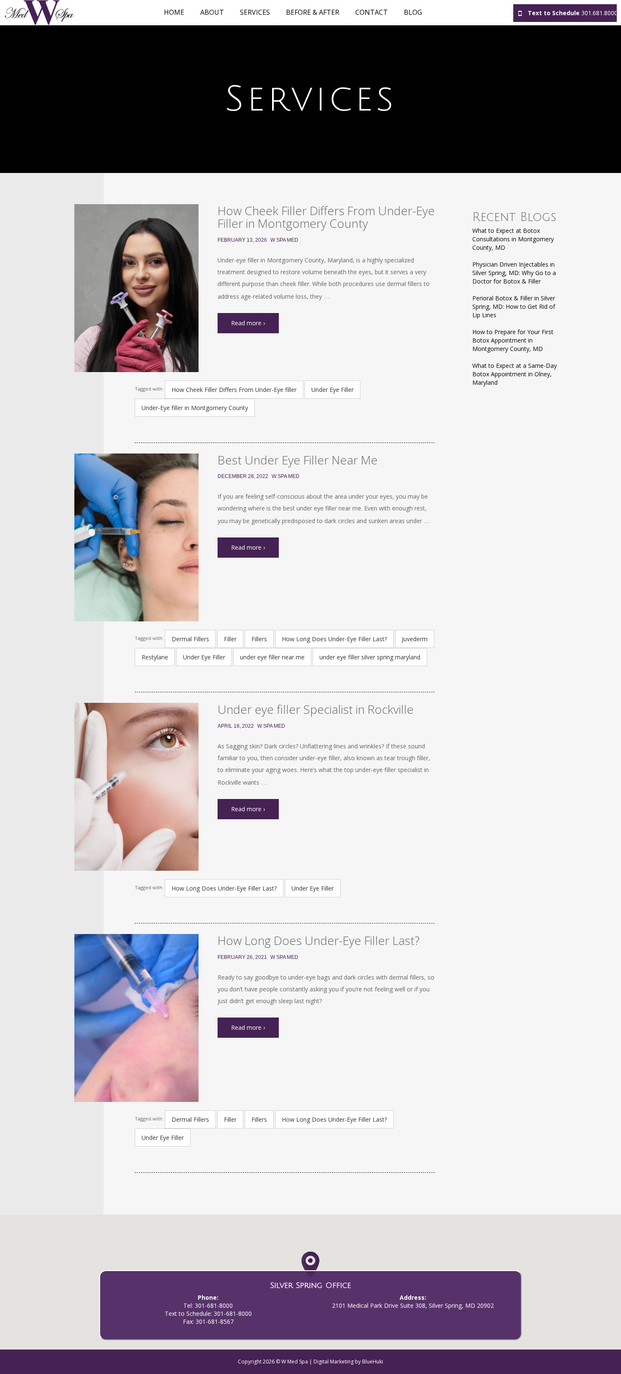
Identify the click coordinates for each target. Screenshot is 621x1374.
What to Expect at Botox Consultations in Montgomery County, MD (513, 239)
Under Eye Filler (332, 390)
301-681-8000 (214, 1305)
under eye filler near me (272, 657)
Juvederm (415, 639)
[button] (310, 1269)
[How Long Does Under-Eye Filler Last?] (136, 1018)
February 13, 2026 (242, 240)
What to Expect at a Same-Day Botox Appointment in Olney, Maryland (514, 374)
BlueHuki (372, 1361)
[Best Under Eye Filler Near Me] (136, 537)
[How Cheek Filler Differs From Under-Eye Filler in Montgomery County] (136, 288)
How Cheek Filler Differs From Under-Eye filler (234, 390)
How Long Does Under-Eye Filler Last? (334, 639)
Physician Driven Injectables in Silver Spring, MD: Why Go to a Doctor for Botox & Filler (514, 272)
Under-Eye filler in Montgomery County (195, 408)
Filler (230, 639)
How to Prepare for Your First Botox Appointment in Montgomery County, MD (512, 340)
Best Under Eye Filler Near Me (298, 460)
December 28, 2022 (243, 476)
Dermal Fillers (190, 639)
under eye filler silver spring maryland (369, 657)
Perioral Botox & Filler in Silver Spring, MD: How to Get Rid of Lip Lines (513, 306)
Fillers (259, 639)
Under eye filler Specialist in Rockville (316, 709)
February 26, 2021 (242, 957)
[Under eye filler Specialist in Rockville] (136, 787)
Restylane (155, 657)
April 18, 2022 (236, 726)
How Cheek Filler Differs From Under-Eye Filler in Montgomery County (326, 217)
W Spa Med (284, 240)
